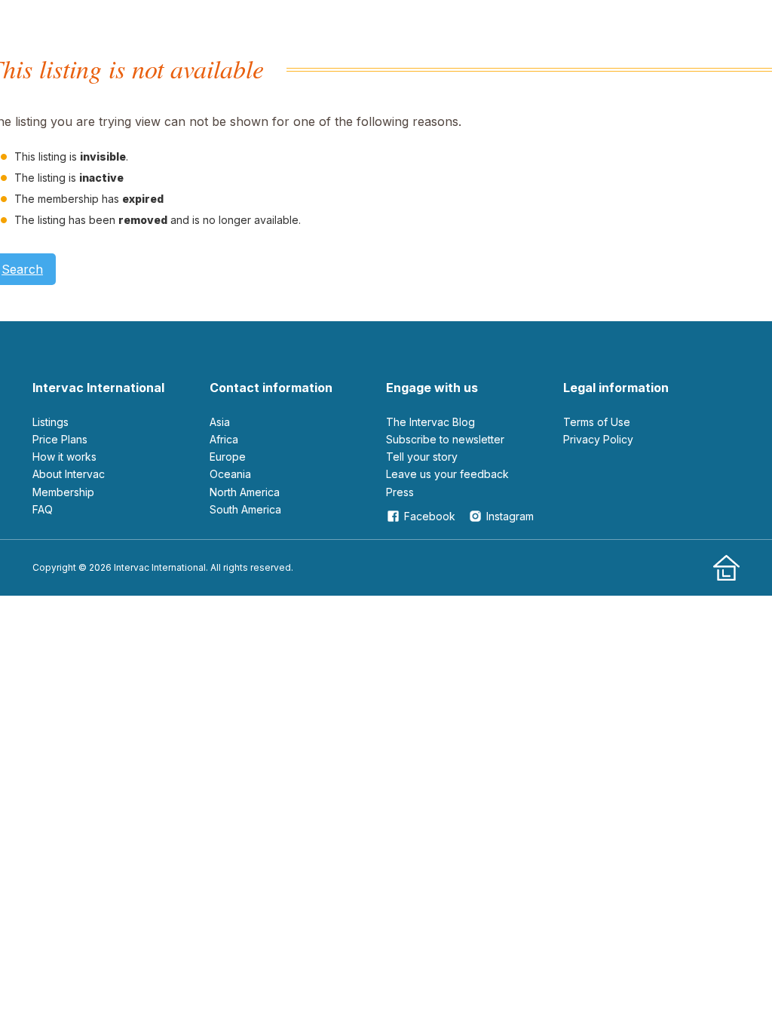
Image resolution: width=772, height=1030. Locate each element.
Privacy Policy (598, 439)
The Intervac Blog (430, 421)
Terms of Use (596, 421)
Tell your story (422, 456)
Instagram (510, 516)
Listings (50, 421)
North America (245, 492)
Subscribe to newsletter (445, 439)
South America (245, 509)
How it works (64, 456)
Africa (224, 439)
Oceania (230, 473)
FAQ (42, 509)
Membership (63, 492)
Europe (228, 456)
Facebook (429, 516)
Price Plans (59, 439)
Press (400, 492)
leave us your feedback (447, 473)
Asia (220, 421)
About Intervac (68, 473)
